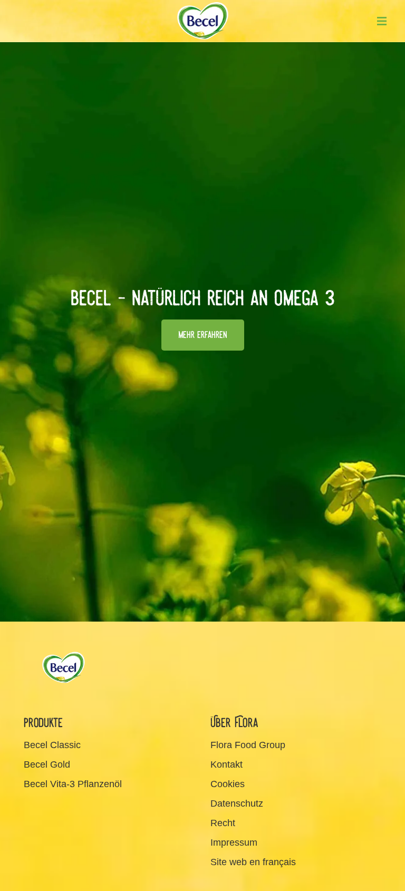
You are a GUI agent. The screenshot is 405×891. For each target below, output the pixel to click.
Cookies (227, 784)
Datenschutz (236, 803)
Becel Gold (47, 764)
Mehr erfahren (202, 335)
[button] (382, 21)
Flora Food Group (247, 745)
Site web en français (253, 862)
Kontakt (226, 764)
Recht (222, 823)
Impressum (233, 842)
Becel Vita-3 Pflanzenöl (73, 784)
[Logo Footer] (63, 655)
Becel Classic (52, 745)
